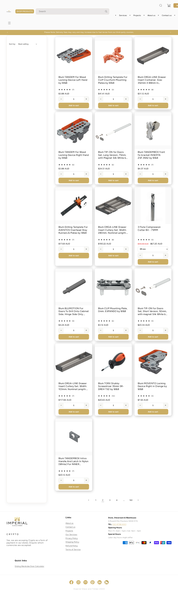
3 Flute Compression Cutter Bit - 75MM (149, 228)
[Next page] (138, 500)
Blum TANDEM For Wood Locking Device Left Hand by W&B (73, 80)
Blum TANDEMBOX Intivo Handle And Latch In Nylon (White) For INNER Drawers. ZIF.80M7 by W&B (73, 461)
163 (131, 500)
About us (69, 523)
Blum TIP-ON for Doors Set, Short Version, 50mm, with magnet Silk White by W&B (152, 311)
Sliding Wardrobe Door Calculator (29, 566)
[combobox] (72, 11)
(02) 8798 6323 (119, 524)
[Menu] (9, 23)
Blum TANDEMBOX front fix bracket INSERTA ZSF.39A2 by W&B (151, 155)
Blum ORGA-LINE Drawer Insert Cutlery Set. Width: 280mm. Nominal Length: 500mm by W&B (112, 230)
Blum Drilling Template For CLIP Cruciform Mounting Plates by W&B (112, 80)
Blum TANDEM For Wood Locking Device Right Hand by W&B (74, 155)
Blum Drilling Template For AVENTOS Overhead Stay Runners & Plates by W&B (73, 230)
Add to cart (74, 105)
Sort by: (12, 44)
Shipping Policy (72, 542)
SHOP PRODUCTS (25, 11)
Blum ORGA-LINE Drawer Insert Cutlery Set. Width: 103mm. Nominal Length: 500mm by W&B (73, 386)
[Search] (106, 11)
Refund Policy (72, 546)
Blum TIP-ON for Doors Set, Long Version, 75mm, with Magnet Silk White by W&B (112, 155)
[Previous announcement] (7, 32)
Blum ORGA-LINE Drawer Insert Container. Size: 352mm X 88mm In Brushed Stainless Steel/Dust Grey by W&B (152, 80)
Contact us (70, 527)
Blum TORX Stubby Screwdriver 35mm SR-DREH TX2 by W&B (111, 386)
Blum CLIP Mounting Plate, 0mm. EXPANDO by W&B (113, 310)
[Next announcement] (170, 32)
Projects (69, 531)
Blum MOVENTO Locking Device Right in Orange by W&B (152, 386)
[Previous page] (89, 500)
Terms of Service (73, 549)
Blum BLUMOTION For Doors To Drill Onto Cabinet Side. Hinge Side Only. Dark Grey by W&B (74, 311)
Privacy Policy (72, 538)
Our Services (71, 534)
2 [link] (102, 500)
